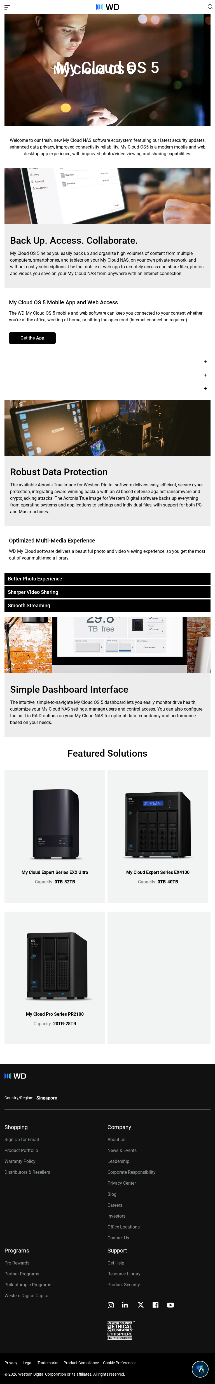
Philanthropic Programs (27, 1284)
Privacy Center (122, 1183)
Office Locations (124, 1227)
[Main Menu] (8, 7)
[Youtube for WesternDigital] (170, 1305)
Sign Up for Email (21, 1139)
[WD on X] (141, 1305)
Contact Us (118, 1237)
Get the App (32, 338)
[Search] (210, 6)
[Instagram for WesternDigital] (111, 1305)
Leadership (118, 1161)
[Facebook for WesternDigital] (156, 1305)
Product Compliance (81, 1363)
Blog (112, 1194)
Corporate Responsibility (132, 1172)
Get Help (116, 1263)
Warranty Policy (20, 1161)
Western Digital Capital (27, 1295)
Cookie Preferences (119, 1363)
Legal (27, 1363)
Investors (116, 1216)
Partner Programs (21, 1274)
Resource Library (124, 1274)
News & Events (122, 1150)
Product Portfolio (21, 1150)
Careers (115, 1205)
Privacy (10, 1363)
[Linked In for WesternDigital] (125, 1305)
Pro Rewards (16, 1263)
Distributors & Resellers (27, 1172)
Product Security (124, 1284)
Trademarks (48, 1363)
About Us (116, 1139)
